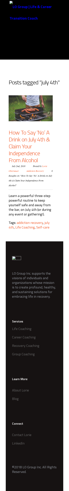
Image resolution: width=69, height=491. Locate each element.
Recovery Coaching (25, 345)
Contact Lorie (21, 434)
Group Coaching (23, 354)
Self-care (42, 227)
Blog (15, 398)
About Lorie (20, 390)
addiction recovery (30, 222)
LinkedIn (18, 443)
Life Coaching (25, 227)
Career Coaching (24, 337)
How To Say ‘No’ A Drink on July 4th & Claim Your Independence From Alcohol (29, 146)
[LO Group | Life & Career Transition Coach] (37, 12)
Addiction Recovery (35, 170)
